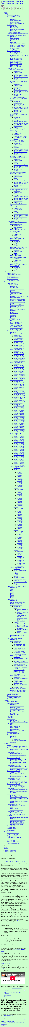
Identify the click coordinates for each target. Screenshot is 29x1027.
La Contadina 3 (21, 563)
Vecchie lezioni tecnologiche (17, 466)
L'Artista (12, 318)
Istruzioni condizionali (19, 577)
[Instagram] (13, 9)
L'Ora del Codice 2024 (16, 66)
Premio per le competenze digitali (18, 769)
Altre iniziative (11, 723)
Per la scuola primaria (15, 641)
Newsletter (10, 716)
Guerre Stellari (14, 307)
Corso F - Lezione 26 (19, 462)
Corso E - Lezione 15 (19, 417)
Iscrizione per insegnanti (13, 277)
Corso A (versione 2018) (16, 333)
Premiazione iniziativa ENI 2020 (18, 781)
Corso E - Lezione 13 (19, 416)
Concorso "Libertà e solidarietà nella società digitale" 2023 (18, 172)
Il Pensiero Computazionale (14, 32)
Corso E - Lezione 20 (19, 423)
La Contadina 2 (21, 560)
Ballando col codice (15, 297)
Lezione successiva (20, 861)
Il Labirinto (13, 310)
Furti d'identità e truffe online (21, 662)
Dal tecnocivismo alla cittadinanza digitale (19, 670)
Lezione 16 (19, 485)
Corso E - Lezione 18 (19, 420)
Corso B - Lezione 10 (19, 358)
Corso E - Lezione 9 (19, 413)
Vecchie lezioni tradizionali (17, 567)
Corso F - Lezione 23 (19, 458)
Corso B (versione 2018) (16, 349)
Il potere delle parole (19, 651)
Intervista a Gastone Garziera (17, 820)
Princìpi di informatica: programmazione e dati (16, 604)
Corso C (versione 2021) (16, 325)
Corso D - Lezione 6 (19, 387)
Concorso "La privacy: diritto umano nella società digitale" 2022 (19, 157)
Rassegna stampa (11, 827)
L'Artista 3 (19, 559)
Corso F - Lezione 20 (19, 453)
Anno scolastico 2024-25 (13, 748)
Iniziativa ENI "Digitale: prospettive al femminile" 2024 (18, 256)
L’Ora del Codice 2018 (16, 58)
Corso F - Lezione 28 (19, 465)
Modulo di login (11, 840)
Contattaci (6, 993)
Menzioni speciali (18, 94)
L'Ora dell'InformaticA (13, 284)
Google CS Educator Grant (17, 785)
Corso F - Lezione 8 (19, 442)
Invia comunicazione (12, 834)
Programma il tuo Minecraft (17, 305)
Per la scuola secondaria (16, 655)
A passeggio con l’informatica (17, 691)
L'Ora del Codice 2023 (16, 65)
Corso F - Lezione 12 (19, 446)
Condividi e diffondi (12, 732)
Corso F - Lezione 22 (19, 456)
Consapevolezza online (19, 664)
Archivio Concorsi (12, 68)
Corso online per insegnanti (14, 696)
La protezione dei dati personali (18, 688)
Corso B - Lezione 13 (19, 361)
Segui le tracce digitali (19, 644)
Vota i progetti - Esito (19, 104)
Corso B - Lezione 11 (19, 359)
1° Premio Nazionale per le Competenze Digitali (17, 709)
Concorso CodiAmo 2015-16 (17, 69)
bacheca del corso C (8, 968)
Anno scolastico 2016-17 (13, 794)
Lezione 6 (19, 494)
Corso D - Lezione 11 (19, 394)
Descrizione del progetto (13, 15)
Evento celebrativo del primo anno (19, 812)
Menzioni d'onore (14, 48)
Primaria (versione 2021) (13, 319)
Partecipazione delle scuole (14, 274)
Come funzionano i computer (17, 675)
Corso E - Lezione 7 (19, 410)
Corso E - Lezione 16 (19, 419)
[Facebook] (2, 9)
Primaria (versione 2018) (13, 331)
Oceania (12, 303)
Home (5, 12)
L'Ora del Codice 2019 (16, 59)
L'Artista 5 (19, 564)
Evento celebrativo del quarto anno (19, 789)
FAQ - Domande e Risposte (14, 837)
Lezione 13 (19, 482)
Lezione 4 (19, 473)
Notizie (6, 743)
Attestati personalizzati (13, 694)
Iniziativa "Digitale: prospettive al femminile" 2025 (18, 265)
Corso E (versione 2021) (16, 328)
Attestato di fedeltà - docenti (17, 43)
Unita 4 (12, 593)
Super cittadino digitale (19, 652)
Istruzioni (16, 54)
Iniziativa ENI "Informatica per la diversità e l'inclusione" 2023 (18, 247)
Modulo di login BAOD (13, 841)
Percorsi (6, 281)
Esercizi (16, 622)
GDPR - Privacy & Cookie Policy (12, 992)
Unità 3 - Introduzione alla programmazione (22, 610)
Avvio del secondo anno (16, 810)
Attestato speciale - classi (20, 137)
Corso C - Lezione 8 (19, 371)
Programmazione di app (16, 636)
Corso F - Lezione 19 (19, 452)
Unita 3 (12, 592)
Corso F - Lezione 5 (19, 439)
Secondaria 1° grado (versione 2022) (16, 586)
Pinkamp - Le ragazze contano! (18, 730)
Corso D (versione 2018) (16, 380)
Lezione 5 (19, 475)
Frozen (12, 312)
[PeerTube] (10, 9)
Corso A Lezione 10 (19, 344)
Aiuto (5, 831)
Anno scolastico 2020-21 (13, 771)
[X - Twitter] (15, 9)
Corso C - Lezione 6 (19, 369)
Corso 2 (16, 488)
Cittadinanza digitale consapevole (15, 638)
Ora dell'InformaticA (12, 17)
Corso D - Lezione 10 (19, 393)
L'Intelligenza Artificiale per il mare (19, 296)
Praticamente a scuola (15, 693)
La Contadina (20, 557)
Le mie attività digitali (19, 661)
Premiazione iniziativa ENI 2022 (18, 766)
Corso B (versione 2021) (16, 323)
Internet (15, 583)
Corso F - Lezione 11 (19, 445)
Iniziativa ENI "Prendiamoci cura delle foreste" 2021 (18, 230)
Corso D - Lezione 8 (19, 390)
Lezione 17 (19, 504)
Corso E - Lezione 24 (19, 429)
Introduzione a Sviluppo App (17, 302)
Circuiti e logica (18, 683)
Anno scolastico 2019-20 (13, 778)
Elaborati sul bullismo (19, 97)
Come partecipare (11, 283)
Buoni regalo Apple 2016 (16, 52)
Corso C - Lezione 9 (19, 372)
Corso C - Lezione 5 (19, 368)
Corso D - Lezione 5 (19, 385)
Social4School (14, 727)
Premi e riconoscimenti (13, 703)
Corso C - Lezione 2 (19, 365)
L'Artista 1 (19, 554)
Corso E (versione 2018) (16, 403)
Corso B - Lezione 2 (19, 352)
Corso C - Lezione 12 (19, 375)
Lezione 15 (19, 524)
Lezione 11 (19, 481)
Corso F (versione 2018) (16, 433)
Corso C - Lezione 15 (19, 378)
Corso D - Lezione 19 (19, 401)
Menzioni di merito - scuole (17, 46)
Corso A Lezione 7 (18, 342)
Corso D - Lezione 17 (19, 400)
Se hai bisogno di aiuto (13, 833)
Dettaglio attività (21, 621)
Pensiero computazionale (20, 570)
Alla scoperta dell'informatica (17, 602)
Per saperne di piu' (9, 1015)
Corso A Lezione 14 (19, 348)
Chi (5, 271)
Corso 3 (16, 507)
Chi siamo (6, 990)
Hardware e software (19, 687)
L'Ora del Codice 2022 (16, 64)
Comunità (6, 700)
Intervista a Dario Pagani (16, 821)
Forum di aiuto (11, 838)
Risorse (12, 41)
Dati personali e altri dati (20, 654)
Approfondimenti (11, 698)
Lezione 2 (19, 509)
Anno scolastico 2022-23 (13, 758)
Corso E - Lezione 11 (19, 414)
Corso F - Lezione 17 (19, 450)
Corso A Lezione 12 (19, 346)
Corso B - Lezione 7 (19, 355)
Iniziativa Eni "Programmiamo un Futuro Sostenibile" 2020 (18, 223)
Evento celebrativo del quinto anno (19, 786)
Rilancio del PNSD (15, 795)
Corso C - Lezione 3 (19, 367)
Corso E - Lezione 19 (19, 421)
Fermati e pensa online (19, 649)
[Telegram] (18, 9)
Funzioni (16, 576)
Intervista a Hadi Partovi (16, 824)
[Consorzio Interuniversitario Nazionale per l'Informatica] (15, 1024)
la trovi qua (20, 920)
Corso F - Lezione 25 (19, 460)
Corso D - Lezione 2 (19, 382)
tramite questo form (17, 988)
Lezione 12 (19, 520)
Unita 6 (12, 596)
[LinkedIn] (4, 9)
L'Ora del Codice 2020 (16, 61)
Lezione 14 (19, 483)
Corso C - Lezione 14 (19, 377)
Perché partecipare (11, 25)
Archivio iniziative (12, 735)
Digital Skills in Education (17, 706)
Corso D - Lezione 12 (19, 395)
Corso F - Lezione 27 (19, 463)
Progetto (6, 13)
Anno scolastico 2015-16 (13, 804)
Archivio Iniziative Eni (13, 221)
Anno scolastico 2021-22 (13, 765)
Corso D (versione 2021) (16, 326)
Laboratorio (13, 316)
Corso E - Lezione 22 (19, 426)
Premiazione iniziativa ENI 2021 (18, 776)
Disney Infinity (14, 313)
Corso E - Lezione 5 (19, 408)
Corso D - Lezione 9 (19, 391)
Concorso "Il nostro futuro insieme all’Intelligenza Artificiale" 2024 (19, 188)
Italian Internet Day (15, 808)
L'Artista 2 (19, 556)
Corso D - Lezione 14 (19, 397)
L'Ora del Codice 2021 (16, 62)
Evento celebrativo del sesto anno (18, 782)
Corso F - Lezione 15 (19, 447)
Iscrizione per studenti (12, 279)
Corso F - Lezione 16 (19, 449)
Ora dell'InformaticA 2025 (17, 23)
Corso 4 (16, 530)
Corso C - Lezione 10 (19, 374)
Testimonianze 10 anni (13, 701)
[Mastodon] (21, 9)
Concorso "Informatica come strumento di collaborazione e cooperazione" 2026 (17, 34)
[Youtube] (7, 9)
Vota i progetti (17, 87)
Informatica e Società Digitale (17, 29)
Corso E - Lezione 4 (19, 407)
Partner (5, 996)
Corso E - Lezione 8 (19, 411)
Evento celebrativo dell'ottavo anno (19, 768)
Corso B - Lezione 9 (19, 357)
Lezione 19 (19, 505)
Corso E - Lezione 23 (19, 427)
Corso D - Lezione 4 (19, 384)
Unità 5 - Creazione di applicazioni (22, 613)
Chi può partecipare (12, 273)
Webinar (9, 745)
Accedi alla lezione (5, 963)
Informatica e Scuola (15, 28)
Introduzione (13, 19)
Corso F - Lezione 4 (19, 437)
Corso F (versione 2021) (16, 329)
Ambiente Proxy (14, 39)
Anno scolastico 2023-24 (13, 752)
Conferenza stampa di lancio (17, 814)
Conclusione (20, 566)
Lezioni (15, 608)
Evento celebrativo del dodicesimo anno (17, 746)
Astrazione (16, 580)
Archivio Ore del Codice (13, 51)
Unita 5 (12, 595)
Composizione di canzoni (20, 579)
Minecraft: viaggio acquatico (17, 299)
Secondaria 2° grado (12, 599)
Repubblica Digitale (15, 707)
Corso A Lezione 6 (18, 341)
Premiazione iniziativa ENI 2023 (18, 759)
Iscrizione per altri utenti (13, 280)
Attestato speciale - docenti (20, 136)
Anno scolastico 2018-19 (13, 784)
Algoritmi (16, 574)
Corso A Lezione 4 (18, 339)
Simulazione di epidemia (16, 293)
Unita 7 (12, 597)
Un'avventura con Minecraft (17, 309)
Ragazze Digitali (14, 729)
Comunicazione (11, 830)
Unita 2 (12, 590)
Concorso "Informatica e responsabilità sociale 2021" (17, 141)
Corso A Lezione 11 (19, 345)
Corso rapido (17, 550)
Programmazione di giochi (17, 635)
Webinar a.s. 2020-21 (15, 772)
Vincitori (12, 49)
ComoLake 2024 (14, 714)
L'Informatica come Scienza (17, 30)
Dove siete (9, 717)
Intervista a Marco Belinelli (17, 823)
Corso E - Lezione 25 (19, 430)
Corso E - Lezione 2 (19, 406)
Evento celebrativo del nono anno (18, 761)
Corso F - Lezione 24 (19, 459)
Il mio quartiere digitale (19, 648)
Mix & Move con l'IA (15, 287)
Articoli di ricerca (11, 828)
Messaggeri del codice (12, 825)
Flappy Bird (13, 315)
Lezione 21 (19, 528)
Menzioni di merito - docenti (17, 45)
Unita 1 (12, 589)
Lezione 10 (19, 479)
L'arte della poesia (14, 292)
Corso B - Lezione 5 (19, 354)
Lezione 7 (19, 476)
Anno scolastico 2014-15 (13, 811)
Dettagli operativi (14, 38)
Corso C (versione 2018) (16, 362)
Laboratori (13, 737)
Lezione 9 (19, 538)
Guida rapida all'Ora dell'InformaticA (15, 21)
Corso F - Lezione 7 (19, 440)
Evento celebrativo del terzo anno (18, 797)
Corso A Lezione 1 (18, 336)
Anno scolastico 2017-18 (13, 788)
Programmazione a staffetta (20, 582)
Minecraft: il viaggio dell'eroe (17, 300)
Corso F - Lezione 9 (19, 443)
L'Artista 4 (19, 561)
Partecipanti (13, 42)
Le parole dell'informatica (13, 697)
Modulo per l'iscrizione (13, 843)
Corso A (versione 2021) (16, 322)
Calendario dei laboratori (20, 740)
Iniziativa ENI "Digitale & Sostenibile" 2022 (17, 239)
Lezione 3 (19, 472)
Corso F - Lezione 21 (19, 455)
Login (2, 6)
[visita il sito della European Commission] (3, 1025)
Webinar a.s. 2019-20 (15, 779)
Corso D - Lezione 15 (19, 398)
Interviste (9, 815)
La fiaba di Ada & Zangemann (18, 690)
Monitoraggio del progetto (13, 16)
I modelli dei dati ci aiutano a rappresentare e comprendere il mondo (21, 667)
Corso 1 (16, 469)
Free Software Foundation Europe (19, 722)
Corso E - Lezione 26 (19, 432)
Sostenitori (13, 742)
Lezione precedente (9, 861)
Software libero (11, 719)
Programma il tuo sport (16, 306)
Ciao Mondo (13, 294)
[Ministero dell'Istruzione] (7, 1021)
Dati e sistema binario (19, 681)
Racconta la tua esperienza (14, 733)
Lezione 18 (19, 486)
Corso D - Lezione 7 (19, 388)
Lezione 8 (19, 478)
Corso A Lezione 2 (18, 338)
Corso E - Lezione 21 (19, 424)
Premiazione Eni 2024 (16, 753)
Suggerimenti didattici (12, 836)
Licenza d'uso (7, 995)
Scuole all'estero (11, 276)
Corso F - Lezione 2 (19, 436)
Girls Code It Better (15, 726)
